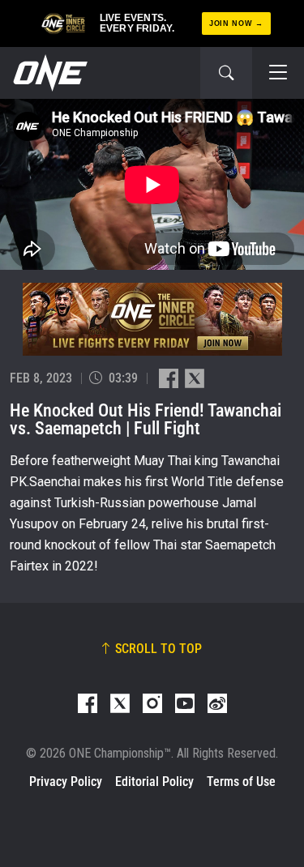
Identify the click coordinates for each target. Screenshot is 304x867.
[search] (226, 73)
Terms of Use (241, 781)
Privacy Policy (65, 781)
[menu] (278, 73)
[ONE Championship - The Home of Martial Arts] (49, 72)
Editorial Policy (154, 781)
